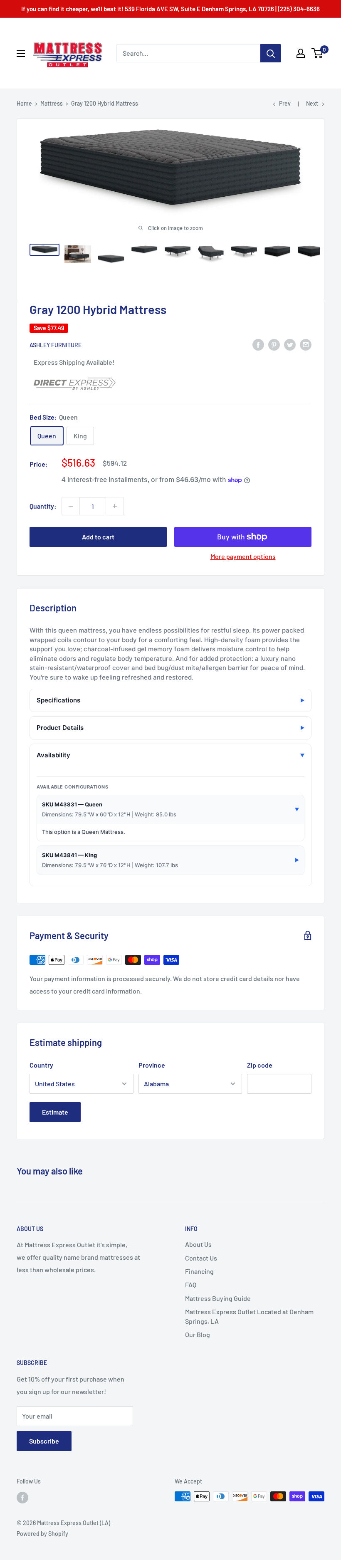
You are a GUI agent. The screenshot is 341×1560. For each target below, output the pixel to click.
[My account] (301, 53)
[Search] (270, 53)
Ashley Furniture (56, 345)
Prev (285, 103)
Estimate (55, 1112)
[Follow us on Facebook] (22, 1497)
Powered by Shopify (42, 1533)
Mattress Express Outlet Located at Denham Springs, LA (249, 1316)
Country (41, 1065)
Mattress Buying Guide (218, 1298)
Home (24, 103)
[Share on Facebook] (258, 344)
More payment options (243, 556)
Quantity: (43, 506)
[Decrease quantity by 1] (70, 506)
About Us (198, 1244)
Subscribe (44, 1441)
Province (151, 1065)
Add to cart (98, 537)
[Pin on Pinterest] (274, 344)
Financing (199, 1271)
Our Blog (197, 1334)
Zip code (259, 1065)
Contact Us (201, 1258)
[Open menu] (21, 53)
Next (312, 103)
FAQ (190, 1284)
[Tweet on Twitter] (290, 344)
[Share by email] (305, 344)
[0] (317, 53)
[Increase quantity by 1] (115, 506)
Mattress (51, 103)
